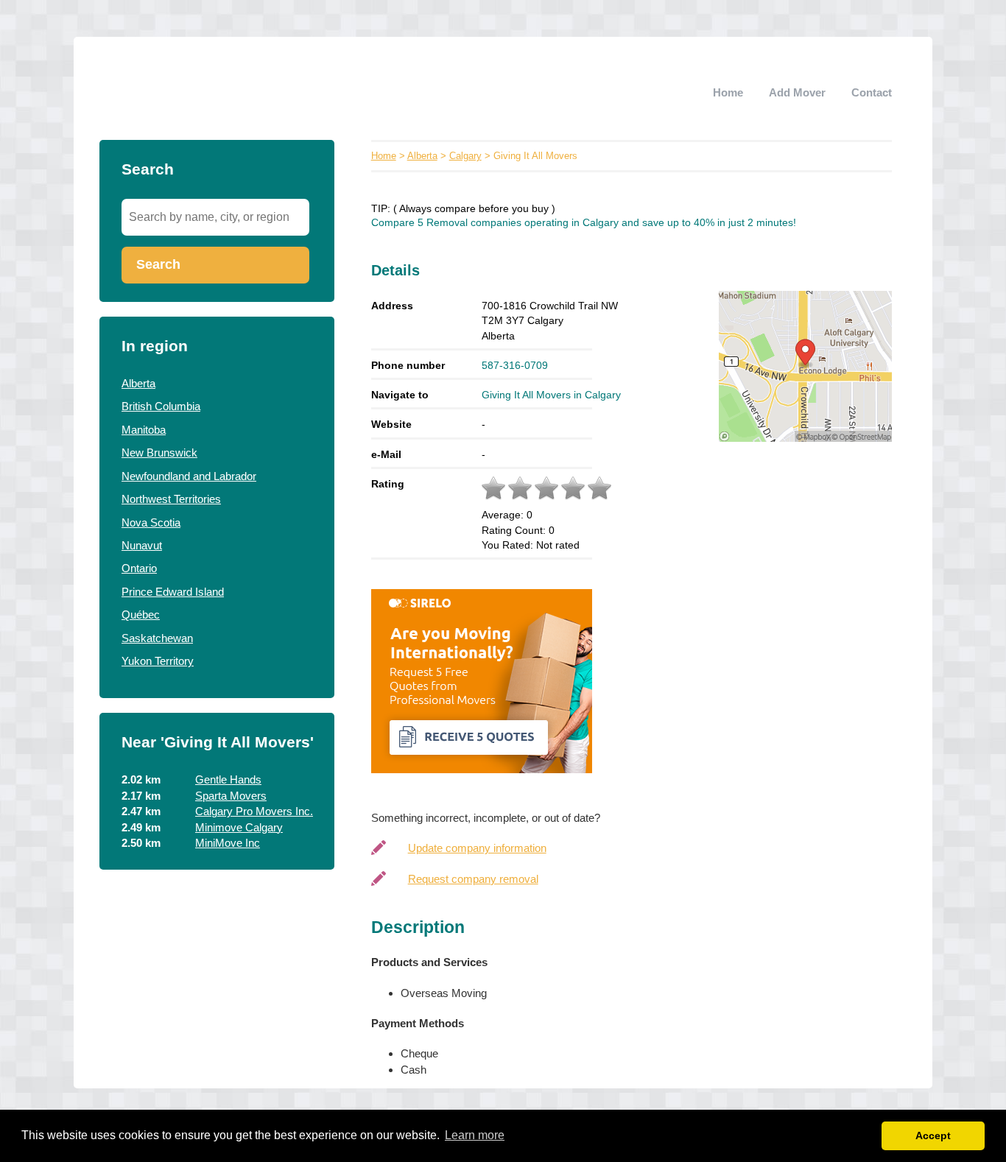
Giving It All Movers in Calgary (551, 395)
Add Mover (797, 92)
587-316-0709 (515, 365)
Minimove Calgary (239, 827)
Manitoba (144, 429)
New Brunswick (159, 452)
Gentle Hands (228, 779)
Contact (871, 92)
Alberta (138, 383)
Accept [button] (933, 1135)
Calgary (465, 155)
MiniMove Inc (227, 843)
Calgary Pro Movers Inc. (254, 811)
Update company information (477, 848)
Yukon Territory (158, 661)
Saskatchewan (157, 638)
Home (728, 92)
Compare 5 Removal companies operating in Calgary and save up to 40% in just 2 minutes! (583, 222)
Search (158, 264)
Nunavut (142, 545)
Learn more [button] (474, 1135)
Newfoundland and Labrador (189, 476)
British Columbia (161, 406)
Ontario (139, 568)
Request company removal (473, 879)
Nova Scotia (151, 522)
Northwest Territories (171, 499)
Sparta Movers (231, 795)
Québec (141, 614)
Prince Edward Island (173, 591)
